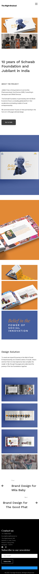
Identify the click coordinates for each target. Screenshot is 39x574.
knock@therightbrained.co (9, 536)
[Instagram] (5, 547)
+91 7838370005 (6, 533)
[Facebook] (2, 547)
